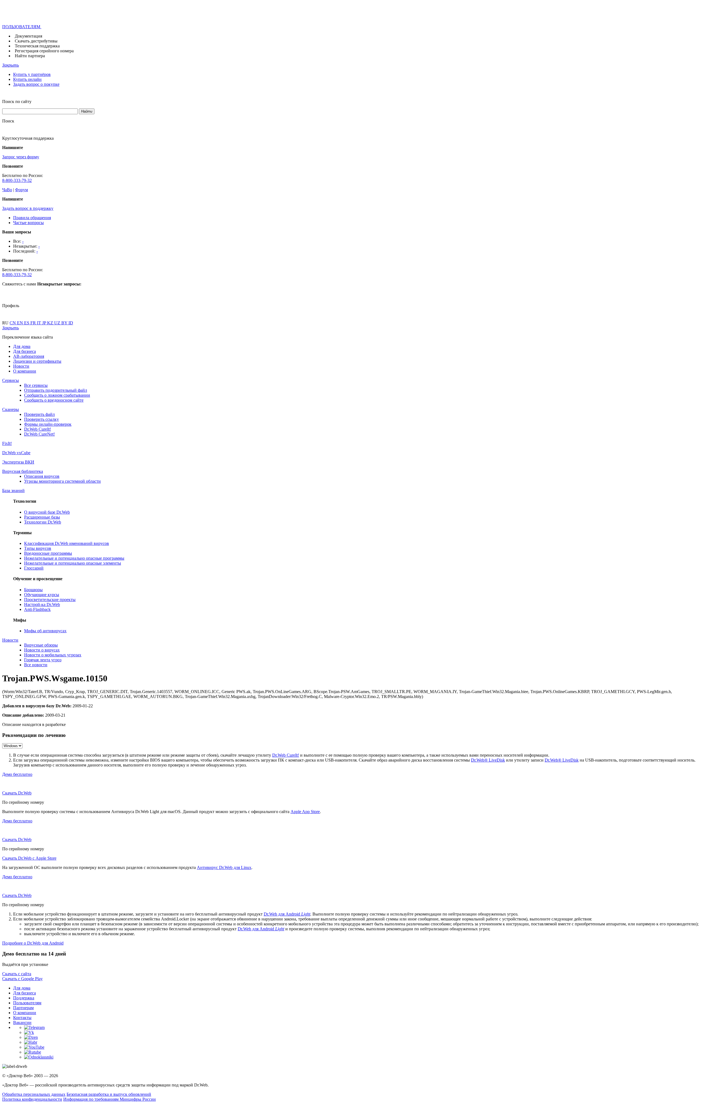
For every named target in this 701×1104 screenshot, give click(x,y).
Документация (28, 36)
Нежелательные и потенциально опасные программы (74, 558)
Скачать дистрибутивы (36, 41)
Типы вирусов (37, 548)
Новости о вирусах (42, 650)
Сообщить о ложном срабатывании (57, 395)
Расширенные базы (42, 517)
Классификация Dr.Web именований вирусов (66, 543)
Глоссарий (34, 568)
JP (44, 323)
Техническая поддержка (37, 46)
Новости (21, 366)
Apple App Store (305, 811)
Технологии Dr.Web (42, 522)
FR (33, 323)
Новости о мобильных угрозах (52, 655)
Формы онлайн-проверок (47, 424)
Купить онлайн (27, 79)
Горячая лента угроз (42, 659)
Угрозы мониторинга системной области (62, 481)
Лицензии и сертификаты (37, 361)
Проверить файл (39, 414)
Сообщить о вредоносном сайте (54, 400)
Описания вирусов (41, 476)
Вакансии (22, 1022)
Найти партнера (30, 55)
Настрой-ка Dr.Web (42, 604)
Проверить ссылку (41, 419)
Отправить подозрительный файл (55, 390)
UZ (57, 323)
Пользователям (27, 1002)
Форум (21, 189)
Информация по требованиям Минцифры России (109, 1099)
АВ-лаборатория (28, 356)
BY (64, 323)
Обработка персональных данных (33, 1094)
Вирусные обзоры (41, 645)
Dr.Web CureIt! (37, 429)
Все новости (35, 664)
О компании (24, 371)
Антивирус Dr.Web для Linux (224, 867)
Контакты (22, 1017)
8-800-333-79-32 (17, 180)
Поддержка (23, 998)
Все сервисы (36, 385)
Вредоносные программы (48, 553)
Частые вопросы (28, 222)
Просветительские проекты (50, 599)
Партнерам (23, 1007)
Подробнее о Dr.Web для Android (33, 943)
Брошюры (33, 589)
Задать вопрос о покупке (36, 84)
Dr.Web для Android (287, 914)
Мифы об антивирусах (45, 630)
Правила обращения (32, 217)
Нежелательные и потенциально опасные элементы (72, 563)
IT (39, 323)
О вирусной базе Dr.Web (47, 512)
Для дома (21, 346)
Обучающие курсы (41, 594)
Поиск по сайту (16, 101)
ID (70, 323)
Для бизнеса (24, 351)
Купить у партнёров (32, 74)
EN (20, 323)
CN (13, 323)
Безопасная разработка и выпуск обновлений (109, 1094)
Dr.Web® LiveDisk (488, 760)
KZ (50, 323)
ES (27, 323)
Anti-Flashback (37, 609)
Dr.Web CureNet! (39, 434)
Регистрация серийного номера (44, 50)
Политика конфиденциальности (32, 1099)
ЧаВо (7, 189)
